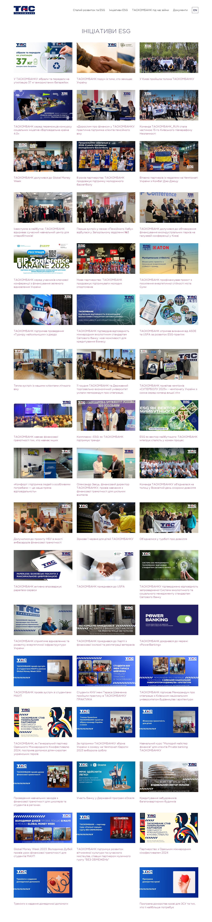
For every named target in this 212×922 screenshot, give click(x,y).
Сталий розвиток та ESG (89, 10)
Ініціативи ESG (118, 10)
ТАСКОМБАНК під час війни (150, 10)
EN (195, 10)
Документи (180, 10)
